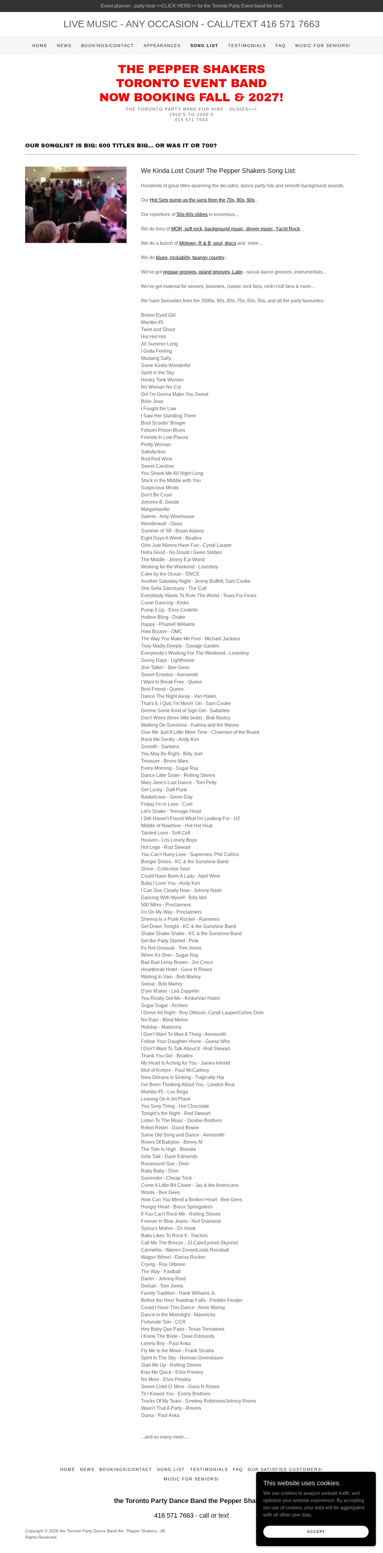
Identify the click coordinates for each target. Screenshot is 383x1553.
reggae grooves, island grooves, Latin (203, 271)
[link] (191, 99)
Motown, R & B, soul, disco (207, 243)
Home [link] (39, 45)
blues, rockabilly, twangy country (190, 257)
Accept (316, 1531)
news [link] (64, 45)
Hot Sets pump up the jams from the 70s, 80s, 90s (202, 200)
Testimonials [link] (247, 45)
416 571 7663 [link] (290, 24)
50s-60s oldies (192, 214)
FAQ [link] (281, 45)
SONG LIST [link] (204, 45)
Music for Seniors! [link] (323, 45)
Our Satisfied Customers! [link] (285, 1469)
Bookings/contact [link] (107, 45)
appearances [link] (162, 45)
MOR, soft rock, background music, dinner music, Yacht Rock (235, 228)
